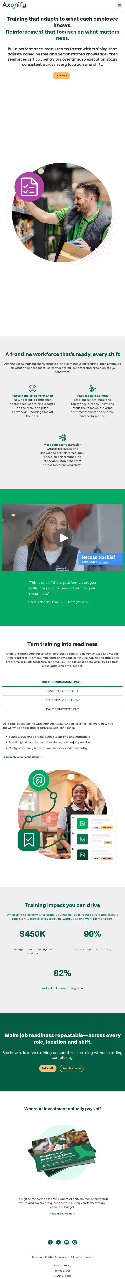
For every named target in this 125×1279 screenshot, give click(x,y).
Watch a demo (71, 1068)
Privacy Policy (62, 1265)
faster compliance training (92, 949)
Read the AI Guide (61, 1213)
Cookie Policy (62, 1275)
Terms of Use (62, 1270)
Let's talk (61, 75)
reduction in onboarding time (62, 988)
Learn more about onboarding (21, 757)
